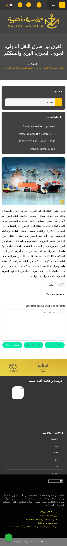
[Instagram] (35, 532)
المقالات (32, 64)
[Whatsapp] (28, 532)
